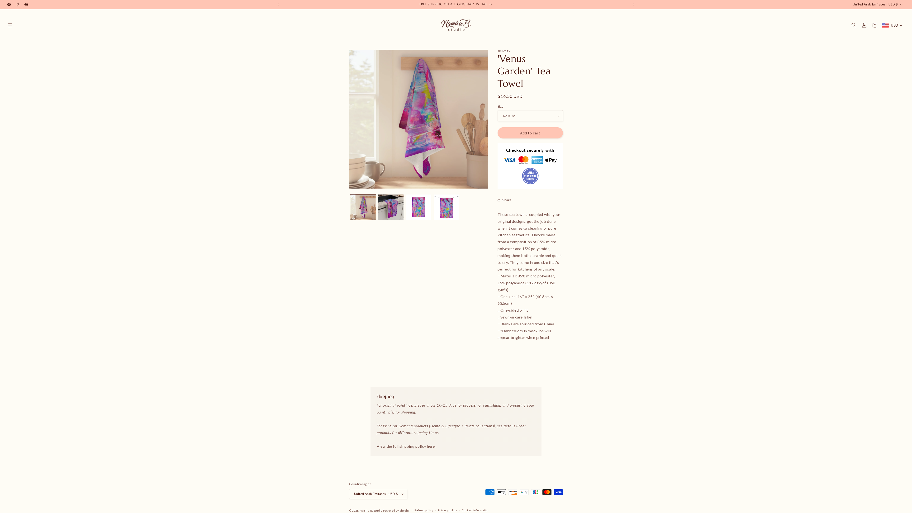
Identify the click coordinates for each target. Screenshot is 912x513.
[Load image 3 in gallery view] (418, 207)
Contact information (475, 510)
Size (501, 106)
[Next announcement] (633, 4)
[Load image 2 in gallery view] (391, 207)
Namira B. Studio (371, 510)
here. (431, 446)
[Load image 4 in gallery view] (446, 207)
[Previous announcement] (278, 4)
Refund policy (423, 510)
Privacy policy (447, 510)
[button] (10, 25)
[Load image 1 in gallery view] (363, 207)
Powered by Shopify (396, 510)
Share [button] (507, 200)
